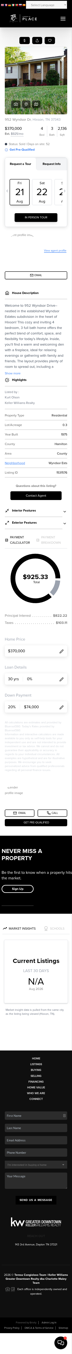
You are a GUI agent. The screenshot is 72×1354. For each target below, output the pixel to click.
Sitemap (63, 1328)
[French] (6, 5)
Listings (36, 1064)
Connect (36, 1099)
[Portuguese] (16, 5)
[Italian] (13, 5)
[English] (2, 5)
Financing (36, 1081)
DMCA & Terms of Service (39, 1328)
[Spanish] (24, 5)
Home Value (36, 1087)
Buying (36, 1070)
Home (36, 1058)
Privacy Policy (11, 1328)
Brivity (33, 1322)
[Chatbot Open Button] (60, 1343)
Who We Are (36, 1093)
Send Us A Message (36, 1200)
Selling (36, 1076)
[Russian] (20, 5)
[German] (9, 5)
